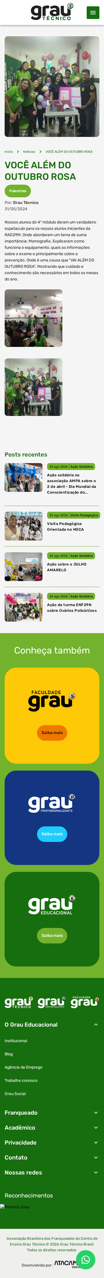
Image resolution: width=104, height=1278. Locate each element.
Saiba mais (52, 732)
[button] (52, 1024)
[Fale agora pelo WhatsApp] (85, 1259)
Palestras (17, 191)
